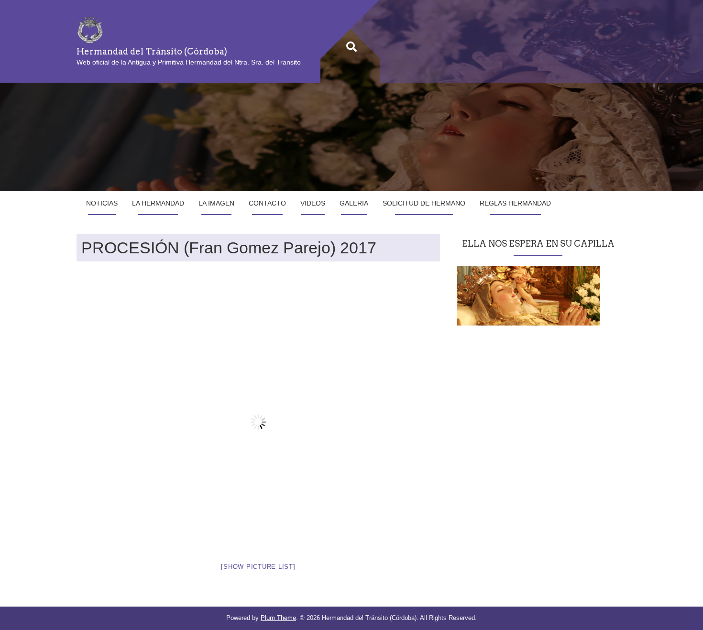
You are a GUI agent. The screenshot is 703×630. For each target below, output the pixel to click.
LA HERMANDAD (158, 203)
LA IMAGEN (216, 203)
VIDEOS (312, 203)
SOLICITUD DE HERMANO (424, 203)
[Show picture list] (258, 566)
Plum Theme (278, 617)
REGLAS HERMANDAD (515, 203)
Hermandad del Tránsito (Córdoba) (152, 51)
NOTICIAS (102, 203)
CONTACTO (267, 203)
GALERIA (354, 203)
